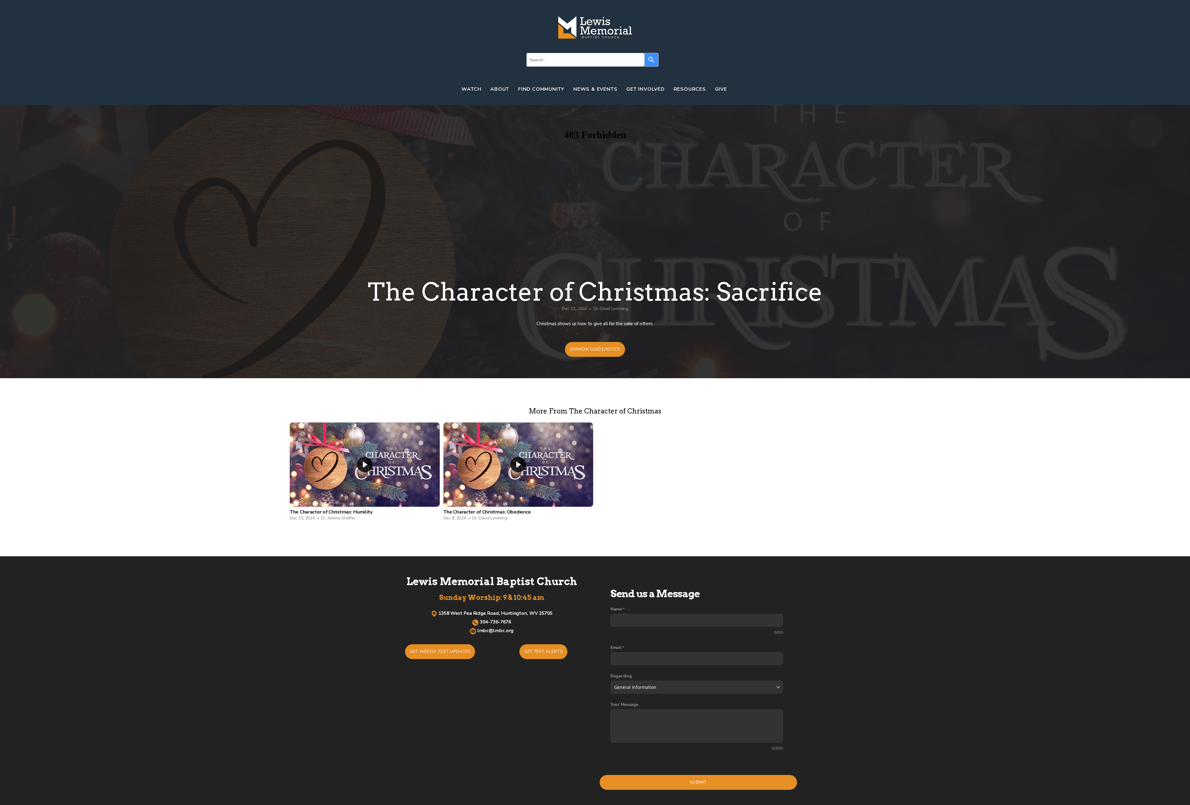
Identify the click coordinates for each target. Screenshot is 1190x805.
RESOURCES (690, 89)
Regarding (621, 676)
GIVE (722, 89)
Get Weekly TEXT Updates (440, 651)
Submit (698, 782)
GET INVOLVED (646, 89)
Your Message (624, 704)
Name (616, 609)
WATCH (472, 89)
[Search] (651, 60)
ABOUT (500, 89)
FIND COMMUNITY (542, 89)
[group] (365, 473)
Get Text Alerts (543, 651)
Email (616, 647)
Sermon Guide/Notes (595, 349)
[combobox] (585, 60)
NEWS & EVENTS (596, 89)
